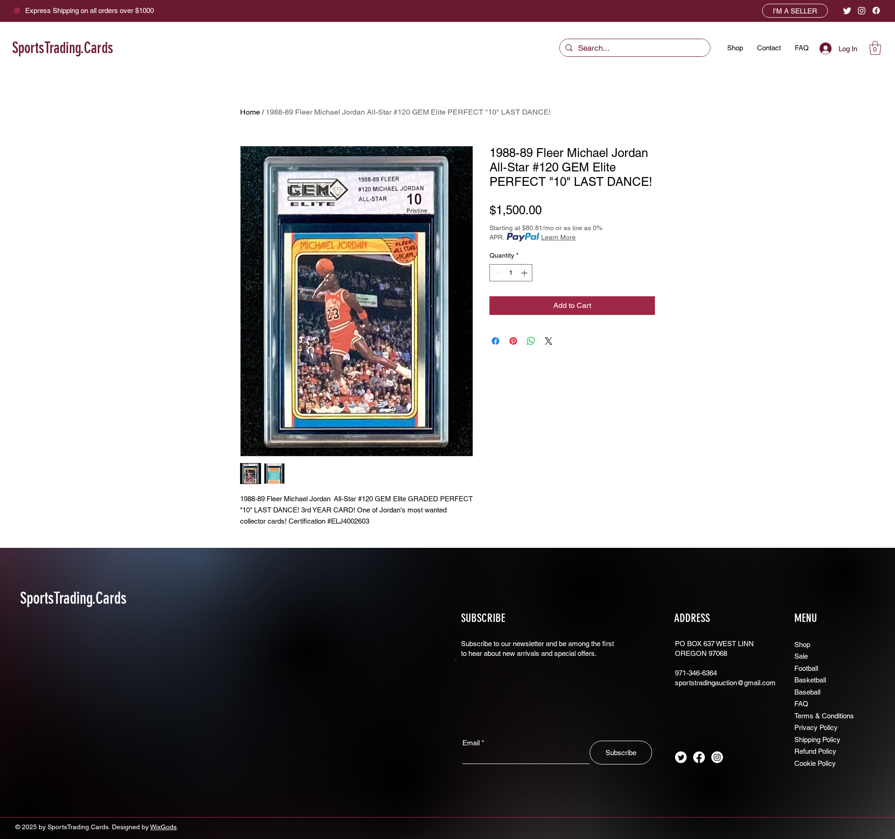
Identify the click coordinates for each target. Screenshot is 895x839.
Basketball (810, 680)
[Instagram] (862, 10)
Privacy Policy (816, 727)
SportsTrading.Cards (62, 48)
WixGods (163, 827)
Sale (801, 656)
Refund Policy (815, 751)
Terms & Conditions (824, 716)
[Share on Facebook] (495, 341)
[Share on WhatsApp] (531, 341)
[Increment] (525, 273)
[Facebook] (876, 10)
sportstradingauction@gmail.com (725, 683)
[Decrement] (497, 273)
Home (250, 112)
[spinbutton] (511, 273)
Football (806, 668)
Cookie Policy (815, 763)
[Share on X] (548, 341)
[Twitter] (847, 10)
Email (471, 742)
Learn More (558, 237)
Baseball (807, 692)
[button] (875, 48)
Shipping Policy (817, 740)
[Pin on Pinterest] (513, 341)
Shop (802, 644)
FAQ (801, 704)
